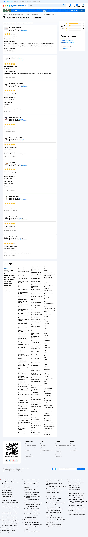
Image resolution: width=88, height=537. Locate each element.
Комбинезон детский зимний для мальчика (22, 406)
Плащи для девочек (35, 389)
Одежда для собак (74, 450)
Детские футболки (35, 379)
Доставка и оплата (29, 443)
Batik (45, 357)
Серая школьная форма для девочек (24, 296)
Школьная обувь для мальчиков (22, 307)
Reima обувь (46, 288)
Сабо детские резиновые (49, 308)
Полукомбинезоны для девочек (36, 328)
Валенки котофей (48, 290)
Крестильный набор (22, 360)
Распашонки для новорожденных (21, 347)
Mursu (45, 313)
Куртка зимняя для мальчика (22, 397)
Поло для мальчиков (22, 404)
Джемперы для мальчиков (23, 415)
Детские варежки (48, 405)
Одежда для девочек (35, 281)
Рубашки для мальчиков (23, 402)
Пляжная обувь (47, 314)
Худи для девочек (35, 322)
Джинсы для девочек (35, 312)
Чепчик (45, 403)
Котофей (46, 318)
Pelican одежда (47, 347)
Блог (56, 454)
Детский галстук (47, 420)
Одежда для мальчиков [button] (10, 273)
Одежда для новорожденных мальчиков (21, 371)
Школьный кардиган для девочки (23, 315)
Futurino (46, 345)
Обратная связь (28, 458)
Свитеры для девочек (35, 289)
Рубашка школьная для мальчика (23, 293)
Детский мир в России (7, 470)
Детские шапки (47, 409)
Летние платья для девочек (37, 317)
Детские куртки (34, 367)
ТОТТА (45, 381)
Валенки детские (47, 275)
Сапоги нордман (34, 423)
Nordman (33, 427)
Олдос (45, 325)
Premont (46, 364)
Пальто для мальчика (22, 408)
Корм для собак (73, 448)
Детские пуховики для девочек (36, 294)
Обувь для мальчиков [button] (9, 277)
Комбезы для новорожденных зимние (23, 355)
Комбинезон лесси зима (36, 385)
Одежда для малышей (22, 340)
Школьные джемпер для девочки (23, 320)
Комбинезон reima (35, 365)
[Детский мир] (14, 6)
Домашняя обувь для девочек (35, 349)
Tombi (45, 295)
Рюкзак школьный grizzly (23, 271)
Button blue (46, 338)
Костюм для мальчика (22, 398)
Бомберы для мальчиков (23, 411)
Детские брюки (34, 411)
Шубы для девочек (35, 284)
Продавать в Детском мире (30, 445)
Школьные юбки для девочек (22, 285)
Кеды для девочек (35, 351)
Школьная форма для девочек (22, 269)
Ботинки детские (48, 306)
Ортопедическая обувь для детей (36, 421)
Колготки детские (48, 388)
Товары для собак (73, 447)
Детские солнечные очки (49, 426)
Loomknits (46, 342)
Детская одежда (21, 336)
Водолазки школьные (22, 333)
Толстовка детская (35, 390)
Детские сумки (47, 418)
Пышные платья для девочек (35, 279)
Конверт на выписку (22, 338)
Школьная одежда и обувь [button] (9, 267)
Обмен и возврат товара (30, 447)
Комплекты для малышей (23, 384)
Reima (45, 326)
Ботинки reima (47, 292)
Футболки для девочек (36, 274)
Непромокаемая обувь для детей (49, 311)
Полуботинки (35, 14)
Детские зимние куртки (36, 402)
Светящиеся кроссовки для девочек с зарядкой (36, 346)
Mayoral (46, 335)
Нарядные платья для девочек (22, 424)
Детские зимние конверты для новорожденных (24, 362)
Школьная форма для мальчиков (22, 274)
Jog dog (45, 270)
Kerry (45, 337)
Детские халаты (47, 395)
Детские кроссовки (35, 432)
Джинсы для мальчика (23, 420)
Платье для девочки (22, 426)
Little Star (46, 371)
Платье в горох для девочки (35, 334)
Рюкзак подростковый (49, 407)
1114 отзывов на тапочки (67, 40)
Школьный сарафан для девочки (23, 325)
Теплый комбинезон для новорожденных (23, 365)
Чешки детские (34, 429)
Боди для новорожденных (23, 344)
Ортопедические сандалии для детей (48, 299)
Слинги (32, 356)
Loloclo (46, 350)
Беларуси (20, 470)
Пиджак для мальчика (35, 408)
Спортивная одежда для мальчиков (23, 389)
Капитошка (46, 376)
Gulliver (46, 321)
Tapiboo (46, 268)
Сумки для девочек (48, 432)
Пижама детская (47, 393)
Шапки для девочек (48, 415)
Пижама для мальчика (22, 410)
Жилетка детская (34, 392)
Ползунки (33, 368)
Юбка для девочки (22, 431)
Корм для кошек (73, 445)
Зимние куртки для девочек (35, 308)
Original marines (47, 340)
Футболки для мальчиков (23, 394)
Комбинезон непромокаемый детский (36, 374)
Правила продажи (29, 448)
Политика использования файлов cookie (30, 454)
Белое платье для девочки (36, 314)
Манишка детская (48, 428)
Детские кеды (47, 316)
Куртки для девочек (35, 326)
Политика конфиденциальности (32, 452)
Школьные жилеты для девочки (23, 328)
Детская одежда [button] (8, 283)
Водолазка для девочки (36, 339)
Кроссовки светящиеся (36, 425)
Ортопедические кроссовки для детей (48, 285)
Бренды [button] (6, 287)
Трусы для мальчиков (48, 397)
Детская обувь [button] (7, 285)
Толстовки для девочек (23, 432)
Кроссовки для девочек (36, 344)
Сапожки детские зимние (49, 280)
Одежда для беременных (36, 354)
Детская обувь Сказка (48, 277)
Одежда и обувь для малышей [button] (9, 271)
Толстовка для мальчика (23, 400)
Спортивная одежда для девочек (36, 299)
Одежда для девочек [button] (9, 275)
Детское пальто (34, 404)
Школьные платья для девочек (22, 290)
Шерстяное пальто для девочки (36, 331)
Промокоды (27, 450)
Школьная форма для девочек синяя (22, 287)
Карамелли (46, 366)
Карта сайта (27, 459)
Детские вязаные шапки (49, 424)
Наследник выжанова (48, 331)
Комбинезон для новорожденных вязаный (23, 377)
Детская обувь (34, 417)
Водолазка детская (35, 394)
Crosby (45, 362)
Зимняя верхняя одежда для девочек (36, 303)
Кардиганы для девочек (36, 272)
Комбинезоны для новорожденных (22, 349)
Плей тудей (46, 323)
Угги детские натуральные (49, 273)
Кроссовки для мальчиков (36, 340)
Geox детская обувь (48, 272)
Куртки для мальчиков (23, 386)
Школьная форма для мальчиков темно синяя (23, 323)
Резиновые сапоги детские (50, 267)
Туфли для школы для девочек (22, 304)
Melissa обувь (47, 305)
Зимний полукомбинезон (36, 409)
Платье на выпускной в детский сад (23, 342)
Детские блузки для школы (22, 279)
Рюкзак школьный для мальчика (23, 282)
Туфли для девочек (35, 342)
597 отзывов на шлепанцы (67, 42)
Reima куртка (34, 387)
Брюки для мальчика (22, 392)
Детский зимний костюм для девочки (36, 310)
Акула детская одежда (48, 319)
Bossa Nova (46, 354)
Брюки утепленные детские (35, 415)
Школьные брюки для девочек (23, 302)
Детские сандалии (48, 286)
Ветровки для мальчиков (23, 391)
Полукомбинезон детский (37, 381)
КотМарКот (46, 385)
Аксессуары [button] (7, 291)
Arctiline (46, 379)
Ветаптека (72, 452)
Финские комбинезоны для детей (36, 383)
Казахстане (15, 470)
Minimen (46, 361)
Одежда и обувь (12, 14)
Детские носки (47, 390)
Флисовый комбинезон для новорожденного (23, 374)
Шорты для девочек (35, 305)
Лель (45, 355)
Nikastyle (46, 343)
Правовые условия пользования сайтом (20, 468)
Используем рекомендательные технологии (12, 469)
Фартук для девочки (22, 299)
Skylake (20, 317)
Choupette (46, 330)
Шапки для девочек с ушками (48, 430)
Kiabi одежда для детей (49, 378)
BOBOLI (46, 383)
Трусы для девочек (48, 391)
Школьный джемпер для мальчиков (23, 331)
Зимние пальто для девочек (22, 429)
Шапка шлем (47, 413)
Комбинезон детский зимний (35, 363)
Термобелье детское (35, 401)
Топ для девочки (47, 402)
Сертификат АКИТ (29, 456)
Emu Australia (47, 369)
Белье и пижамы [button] (8, 289)
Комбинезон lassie (35, 376)
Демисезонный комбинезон (34, 360)
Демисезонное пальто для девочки (36, 276)
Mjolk (45, 359)
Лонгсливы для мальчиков (23, 418)
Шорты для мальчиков (23, 413)
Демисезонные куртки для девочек (37, 291)
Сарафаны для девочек (23, 297)
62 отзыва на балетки (66, 38)
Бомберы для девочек (36, 319)
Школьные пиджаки (22, 334)
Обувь (27, 14)
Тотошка (46, 349)
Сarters (45, 352)
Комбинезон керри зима (36, 397)
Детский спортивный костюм (35, 371)
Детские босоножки (48, 293)
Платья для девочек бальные (35, 270)
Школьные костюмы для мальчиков (23, 313)
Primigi (45, 282)
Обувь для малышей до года (23, 368)
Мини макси (47, 367)
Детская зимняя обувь (48, 303)
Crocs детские (34, 430)
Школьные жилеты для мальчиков (23, 310)
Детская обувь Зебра (48, 279)
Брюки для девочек (35, 316)
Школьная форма (22, 267)
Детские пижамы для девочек (35, 287)
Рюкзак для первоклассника (47, 411)
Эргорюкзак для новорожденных (21, 352)
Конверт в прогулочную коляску (23, 358)
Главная (4, 14)
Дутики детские (47, 301)
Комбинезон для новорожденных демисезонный (21, 382)
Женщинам (21, 14)
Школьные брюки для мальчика (23, 276)
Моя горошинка (21, 379)
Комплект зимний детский (37, 399)
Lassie (45, 328)
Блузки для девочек (35, 324)
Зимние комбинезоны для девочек (36, 267)
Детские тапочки (35, 434)
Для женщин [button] (7, 281)
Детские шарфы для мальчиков (48, 422)
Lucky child (46, 374)
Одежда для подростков (36, 377)
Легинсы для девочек (35, 283)
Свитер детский (34, 413)
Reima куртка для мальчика (24, 422)
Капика (45, 333)
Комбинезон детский (35, 358)
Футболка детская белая (36, 406)
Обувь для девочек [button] (9, 279)
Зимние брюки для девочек (35, 337)
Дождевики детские (35, 396)
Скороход (46, 297)
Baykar (45, 373)
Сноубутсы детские (35, 419)
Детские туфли (34, 353)
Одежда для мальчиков (23, 417)
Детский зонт (47, 434)
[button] (81, 10)
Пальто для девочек (35, 301)
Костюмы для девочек (36, 321)
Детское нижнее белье (49, 398)
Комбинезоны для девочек (37, 296)
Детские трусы (47, 400)
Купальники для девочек (49, 386)
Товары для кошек (74, 443)
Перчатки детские (48, 417)
